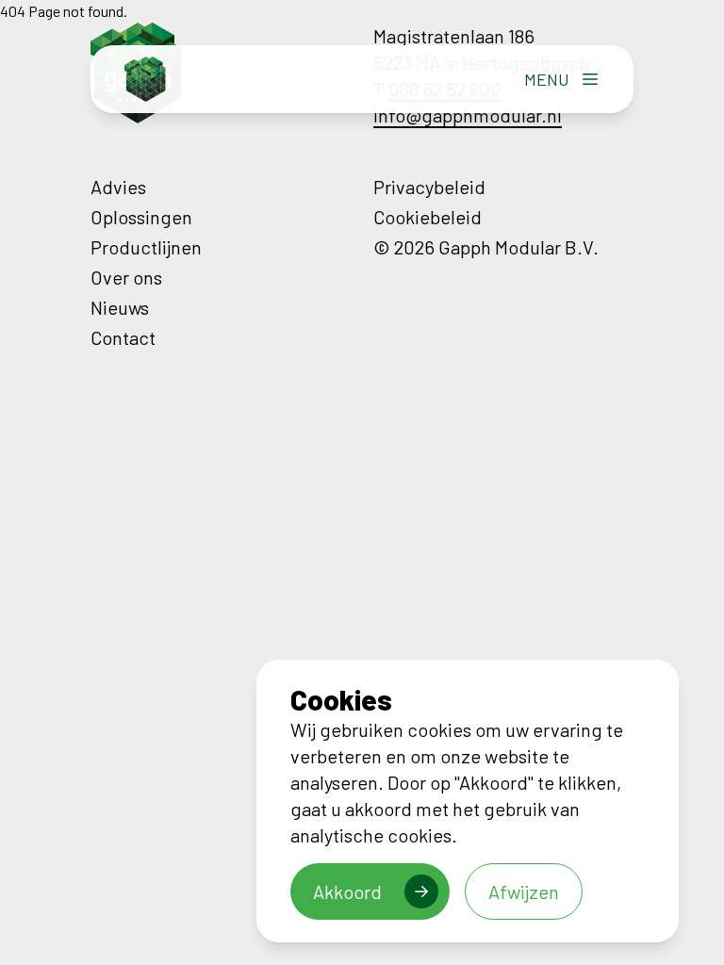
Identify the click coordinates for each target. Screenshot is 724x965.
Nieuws (119, 307)
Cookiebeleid (427, 216)
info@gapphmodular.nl (467, 115)
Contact (123, 337)
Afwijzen (523, 891)
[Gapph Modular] (145, 79)
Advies (118, 186)
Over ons (126, 277)
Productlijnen (146, 247)
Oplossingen (141, 216)
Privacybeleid (429, 186)
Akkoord (347, 891)
